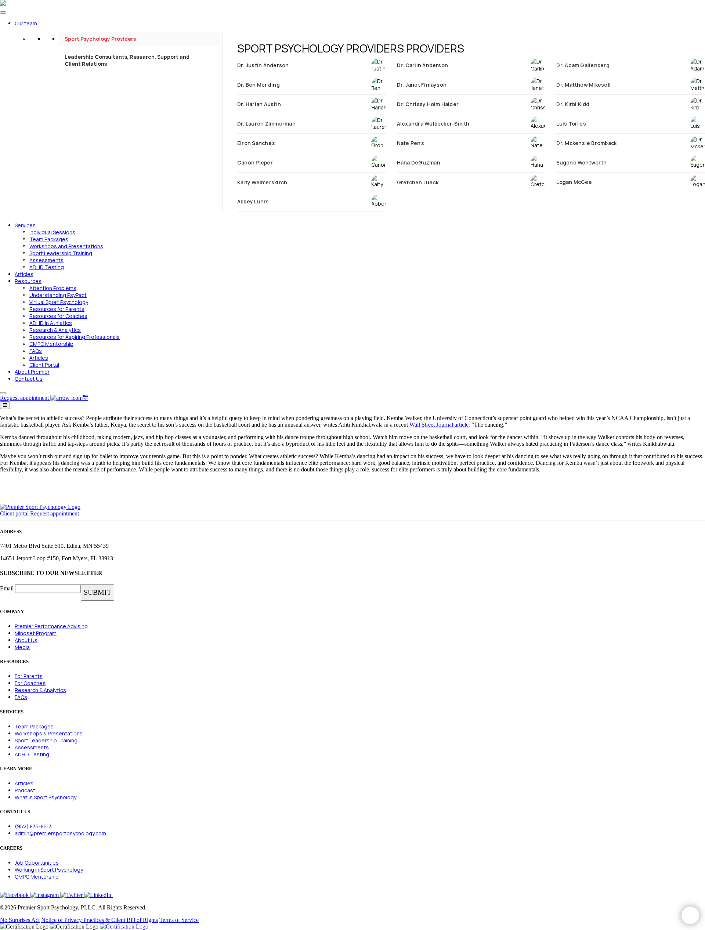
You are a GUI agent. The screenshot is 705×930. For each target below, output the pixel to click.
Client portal (14, 513)
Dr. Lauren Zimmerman (266, 123)
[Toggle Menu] (3, 12)
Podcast (25, 790)
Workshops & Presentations (49, 733)
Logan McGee (574, 181)
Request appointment (54, 513)
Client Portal (44, 364)
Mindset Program (36, 633)
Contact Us (29, 378)
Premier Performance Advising (51, 626)
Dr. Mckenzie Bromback (586, 143)
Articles (24, 274)
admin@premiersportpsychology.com (60, 833)
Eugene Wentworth (581, 162)
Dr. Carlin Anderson (422, 65)
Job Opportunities (37, 862)
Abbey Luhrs (253, 201)
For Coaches (30, 683)
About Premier (32, 371)
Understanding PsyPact (58, 295)
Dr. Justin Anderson (263, 65)
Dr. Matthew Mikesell (583, 84)
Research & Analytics (55, 329)
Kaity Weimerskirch (262, 182)
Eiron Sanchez (256, 143)
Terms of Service (179, 920)
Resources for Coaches (58, 315)
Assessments (46, 260)
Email (7, 588)
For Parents (29, 676)
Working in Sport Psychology (49, 869)
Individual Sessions (52, 232)
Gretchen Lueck (417, 182)
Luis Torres (571, 123)
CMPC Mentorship (51, 343)
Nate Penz (410, 143)
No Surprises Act (20, 920)
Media (22, 647)
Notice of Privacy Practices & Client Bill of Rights (99, 920)
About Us (26, 640)
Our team (26, 23)
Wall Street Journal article (439, 424)
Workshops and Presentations (66, 246)
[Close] (3, 393)
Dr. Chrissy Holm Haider (428, 104)
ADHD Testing (46, 267)
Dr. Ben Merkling (258, 84)
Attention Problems (52, 288)
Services (25, 225)
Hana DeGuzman (418, 162)
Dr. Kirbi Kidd (572, 104)
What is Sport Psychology (45, 797)
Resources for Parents (56, 308)
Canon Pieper (255, 162)
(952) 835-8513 (33, 826)
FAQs (35, 350)
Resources (28, 281)
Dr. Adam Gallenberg (583, 65)
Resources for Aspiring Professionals (74, 336)
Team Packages (48, 239)
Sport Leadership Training (60, 253)
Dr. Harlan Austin (259, 104)
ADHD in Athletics (50, 322)
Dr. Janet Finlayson (422, 84)
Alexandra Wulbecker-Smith (433, 123)
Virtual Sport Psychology (58, 301)
